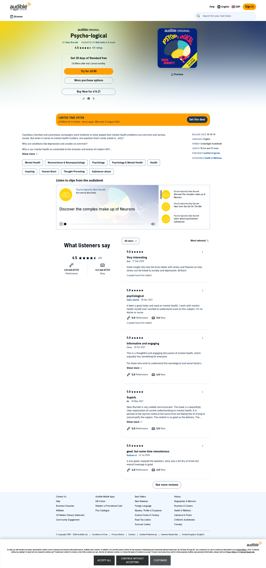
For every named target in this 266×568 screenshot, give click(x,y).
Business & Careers (183, 506)
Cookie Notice (241, 550)
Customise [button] (160, 560)
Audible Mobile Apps (105, 496)
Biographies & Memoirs (185, 501)
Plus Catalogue (102, 510)
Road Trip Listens (143, 520)
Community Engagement (67, 520)
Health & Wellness (182, 510)
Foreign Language (143, 506)
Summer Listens (143, 524)
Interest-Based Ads (247, 552)
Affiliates (60, 510)
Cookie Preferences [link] (148, 534)
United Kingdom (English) (193, 534)
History (177, 496)
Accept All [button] (104, 560)
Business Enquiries (65, 506)
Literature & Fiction (183, 515)
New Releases (141, 501)
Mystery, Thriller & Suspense (148, 510)
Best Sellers (140, 496)
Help (58, 501)
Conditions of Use (100, 534)
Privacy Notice (231, 552)
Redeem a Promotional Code (108, 506)
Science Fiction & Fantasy (147, 515)
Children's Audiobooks (184, 520)
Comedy (178, 524)
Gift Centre (100, 501)
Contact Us (61, 496)
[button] (84, 98)
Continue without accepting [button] (132, 560)
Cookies (132, 534)
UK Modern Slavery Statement (70, 515)
